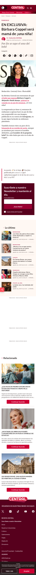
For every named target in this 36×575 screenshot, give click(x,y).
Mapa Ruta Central (8, 12)
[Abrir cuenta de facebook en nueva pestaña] (33, 511)
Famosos (8, 16)
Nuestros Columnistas (8, 528)
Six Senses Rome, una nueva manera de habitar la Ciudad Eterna (22, 261)
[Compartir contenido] (2, 290)
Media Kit (5, 541)
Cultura (4, 531)
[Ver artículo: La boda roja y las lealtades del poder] (6, 286)
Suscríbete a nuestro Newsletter (12, 521)
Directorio (5, 544)
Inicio (3, 16)
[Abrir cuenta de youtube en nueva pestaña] (25, 511)
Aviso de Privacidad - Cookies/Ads (12, 551)
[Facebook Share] (4, 55)
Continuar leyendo (18, 402)
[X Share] (9, 55)
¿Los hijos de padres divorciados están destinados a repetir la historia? (23, 235)
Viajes (15, 257)
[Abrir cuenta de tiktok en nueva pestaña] (18, 511)
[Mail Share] (31, 55)
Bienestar (19, 12)
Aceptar (27, 571)
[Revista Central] (18, 8)
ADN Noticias (6, 558)
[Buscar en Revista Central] (28, 8)
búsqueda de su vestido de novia (14, 128)
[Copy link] (26, 55)
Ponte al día (17, 283)
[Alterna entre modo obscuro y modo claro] (4, 7)
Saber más (9, 571)
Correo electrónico (9, 197)
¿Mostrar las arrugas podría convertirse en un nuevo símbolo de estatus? (22, 248)
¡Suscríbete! (18, 207)
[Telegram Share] (20, 55)
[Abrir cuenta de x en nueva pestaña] (3, 511)
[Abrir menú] (31, 8)
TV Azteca (5, 561)
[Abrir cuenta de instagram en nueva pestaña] (10, 511)
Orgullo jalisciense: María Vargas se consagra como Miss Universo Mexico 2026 (23, 274)
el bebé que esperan (9, 98)
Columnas (28, 12)
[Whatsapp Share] (15, 55)
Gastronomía (6, 534)
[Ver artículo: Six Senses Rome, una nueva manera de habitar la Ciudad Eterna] (6, 261)
